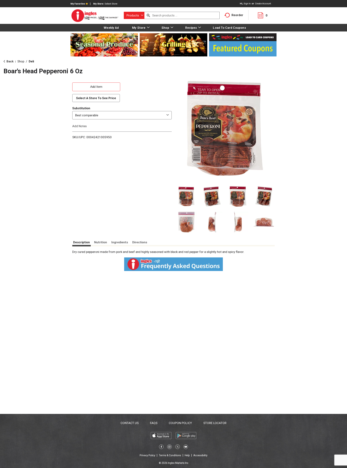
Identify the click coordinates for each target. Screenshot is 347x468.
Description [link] (81, 242)
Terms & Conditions (170, 455)
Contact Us (130, 423)
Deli (31, 61)
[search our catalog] (148, 15)
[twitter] (177, 447)
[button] (186, 196)
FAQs (153, 423)
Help (187, 455)
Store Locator (214, 423)
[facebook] (161, 447)
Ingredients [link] (119, 242)
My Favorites (77, 3)
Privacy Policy (147, 455)
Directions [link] (139, 242)
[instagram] (169, 447)
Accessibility (200, 455)
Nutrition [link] (100, 242)
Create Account (263, 3)
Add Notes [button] (79, 126)
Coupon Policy (180, 423)
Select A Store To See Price (96, 98)
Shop (20, 61)
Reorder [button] (237, 15)
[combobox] (134, 15)
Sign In (247, 3)
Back (10, 61)
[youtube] (185, 447)
